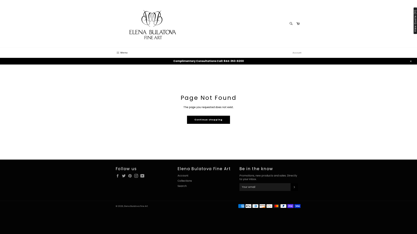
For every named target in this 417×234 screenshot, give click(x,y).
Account (297, 52)
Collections (185, 181)
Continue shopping (208, 119)
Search (182, 186)
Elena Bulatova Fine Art (136, 206)
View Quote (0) (415, 21)
